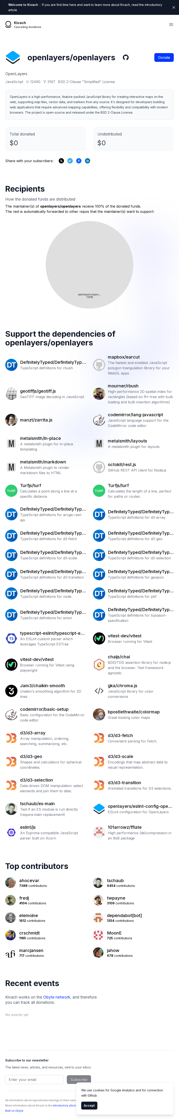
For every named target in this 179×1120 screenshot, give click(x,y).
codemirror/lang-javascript (135, 414)
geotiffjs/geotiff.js (38, 391)
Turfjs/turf (30, 485)
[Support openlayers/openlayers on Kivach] (78, 160)
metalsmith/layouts (127, 441)
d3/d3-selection (36, 780)
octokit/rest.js (122, 464)
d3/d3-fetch (120, 735)
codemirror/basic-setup (44, 709)
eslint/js (28, 827)
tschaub (115, 880)
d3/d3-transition (124, 782)
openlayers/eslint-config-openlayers (140, 806)
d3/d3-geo (31, 756)
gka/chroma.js (122, 685)
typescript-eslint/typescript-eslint (52, 633)
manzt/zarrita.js (36, 420)
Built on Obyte (14, 1110)
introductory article (65, 1105)
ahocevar (29, 880)
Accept (89, 1105)
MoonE (114, 933)
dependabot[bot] (124, 915)
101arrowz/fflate (125, 827)
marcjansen (31, 950)
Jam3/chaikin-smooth (42, 685)
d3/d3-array (33, 732)
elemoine (28, 915)
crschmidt (29, 933)
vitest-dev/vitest (124, 635)
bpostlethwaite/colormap (134, 711)
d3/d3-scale (120, 756)
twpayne (116, 898)
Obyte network (56, 997)
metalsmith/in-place (40, 438)
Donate (164, 57)
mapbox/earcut (124, 357)
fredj (24, 898)
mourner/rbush (123, 385)
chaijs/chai (119, 656)
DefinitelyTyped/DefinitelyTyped (52, 362)
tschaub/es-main (37, 803)
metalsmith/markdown (43, 462)
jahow (113, 950)
